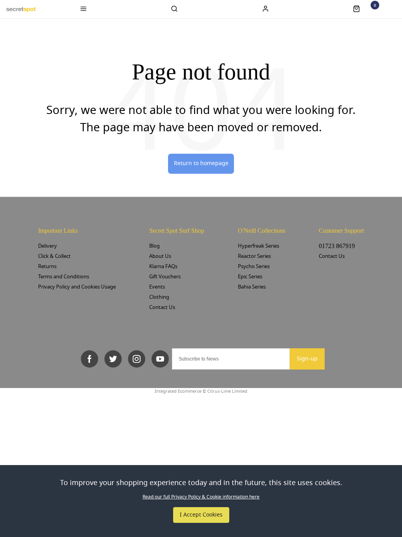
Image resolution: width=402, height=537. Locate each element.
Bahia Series (252, 287)
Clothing (159, 297)
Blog (154, 246)
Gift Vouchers (165, 276)
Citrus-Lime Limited (227, 391)
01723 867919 (337, 246)
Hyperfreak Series (258, 246)
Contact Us (162, 307)
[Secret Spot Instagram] (136, 359)
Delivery (47, 246)
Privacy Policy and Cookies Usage (77, 287)
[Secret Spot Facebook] (89, 359)
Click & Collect (54, 256)
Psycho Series (254, 266)
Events (157, 287)
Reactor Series (254, 256)
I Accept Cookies (201, 515)
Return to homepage (201, 163)
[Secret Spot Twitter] (113, 359)
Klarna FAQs (163, 266)
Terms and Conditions (63, 276)
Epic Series (250, 276)
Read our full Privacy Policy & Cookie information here (201, 497)
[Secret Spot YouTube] (160, 359)
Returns (47, 266)
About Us (160, 256)
